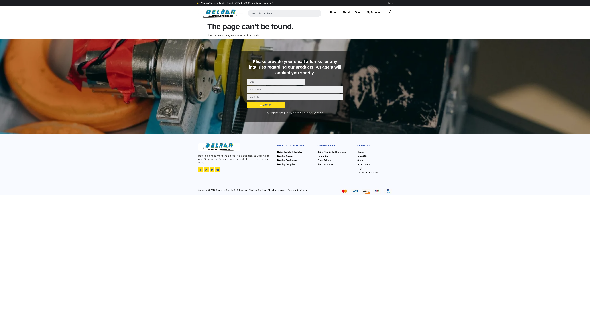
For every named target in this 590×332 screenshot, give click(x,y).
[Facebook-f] (200, 169)
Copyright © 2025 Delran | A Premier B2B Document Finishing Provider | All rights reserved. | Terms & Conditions (252, 190)
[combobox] (285, 13)
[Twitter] (212, 169)
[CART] (389, 11)
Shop (358, 12)
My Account (374, 12)
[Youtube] (217, 169)
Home (333, 12)
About (346, 12)
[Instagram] (206, 169)
